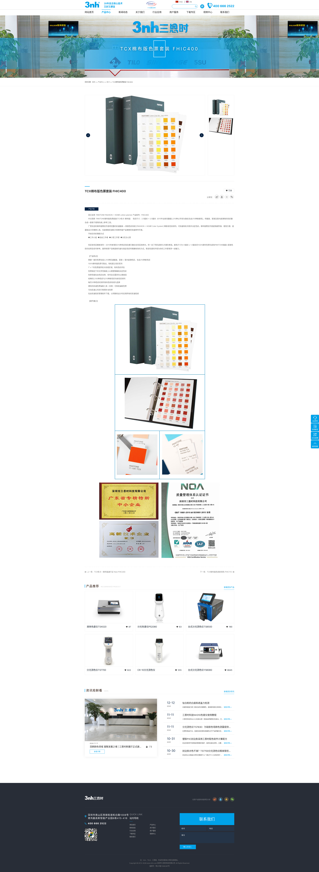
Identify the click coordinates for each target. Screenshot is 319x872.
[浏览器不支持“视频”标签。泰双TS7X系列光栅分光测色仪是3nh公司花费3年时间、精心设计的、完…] (109, 650)
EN (191, 2)
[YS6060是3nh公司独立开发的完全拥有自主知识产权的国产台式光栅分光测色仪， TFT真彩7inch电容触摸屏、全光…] (210, 650)
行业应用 (157, 12)
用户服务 (173, 12)
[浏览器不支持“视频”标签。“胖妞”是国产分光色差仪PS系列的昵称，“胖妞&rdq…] (160, 607)
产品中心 (106, 12)
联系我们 (224, 12)
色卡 (108, 82)
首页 (93, 82)
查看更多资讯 (229, 691)
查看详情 (97, 751)
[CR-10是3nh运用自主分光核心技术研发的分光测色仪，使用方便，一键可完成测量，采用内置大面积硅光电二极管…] (160, 650)
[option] (145, 135)
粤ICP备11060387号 (163, 866)
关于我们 (140, 12)
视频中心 (207, 12)
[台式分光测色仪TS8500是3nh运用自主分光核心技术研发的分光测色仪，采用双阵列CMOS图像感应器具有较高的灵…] (210, 607)
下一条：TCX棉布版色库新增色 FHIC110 (216, 572)
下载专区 (190, 12)
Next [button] (202, 135)
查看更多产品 (229, 587)
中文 (181, 2)
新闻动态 (123, 12)
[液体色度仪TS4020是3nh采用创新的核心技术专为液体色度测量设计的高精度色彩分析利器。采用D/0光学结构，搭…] (109, 607)
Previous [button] (88, 135)
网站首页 (89, 12)
